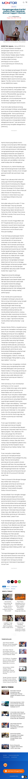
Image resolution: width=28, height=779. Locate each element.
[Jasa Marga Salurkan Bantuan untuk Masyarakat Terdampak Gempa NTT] (22, 644)
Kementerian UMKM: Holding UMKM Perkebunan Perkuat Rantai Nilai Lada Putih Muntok (9, 670)
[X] (12, 581)
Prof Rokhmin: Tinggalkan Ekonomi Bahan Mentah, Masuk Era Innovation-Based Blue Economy (10, 661)
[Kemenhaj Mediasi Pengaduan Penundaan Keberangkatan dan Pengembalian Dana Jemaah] (5, 735)
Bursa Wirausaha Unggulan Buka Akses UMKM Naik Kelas (16, 746)
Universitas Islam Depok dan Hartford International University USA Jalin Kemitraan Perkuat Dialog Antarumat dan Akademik (17, 715)
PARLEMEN (14, 6)
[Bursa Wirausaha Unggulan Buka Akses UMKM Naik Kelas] (5, 746)
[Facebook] (8, 581)
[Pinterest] (15, 581)
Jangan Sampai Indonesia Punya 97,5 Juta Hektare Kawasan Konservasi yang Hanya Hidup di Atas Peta (10, 680)
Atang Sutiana (15, 16)
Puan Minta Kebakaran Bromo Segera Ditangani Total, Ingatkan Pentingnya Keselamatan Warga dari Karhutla (20, 606)
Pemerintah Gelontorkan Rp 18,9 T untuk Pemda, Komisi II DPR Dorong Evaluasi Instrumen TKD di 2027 (8, 606)
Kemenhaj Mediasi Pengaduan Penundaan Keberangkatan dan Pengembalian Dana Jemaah (17, 736)
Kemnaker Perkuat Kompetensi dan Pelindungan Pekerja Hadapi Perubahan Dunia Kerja (17, 694)
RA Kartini (13, 588)
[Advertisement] (14, 135)
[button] (24, 777)
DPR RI (8, 586)
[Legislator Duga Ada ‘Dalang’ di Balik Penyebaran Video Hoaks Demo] (7, 618)
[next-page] (15, 635)
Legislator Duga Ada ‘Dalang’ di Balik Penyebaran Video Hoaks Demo (7, 625)
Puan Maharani (6, 588)
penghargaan (14, 586)
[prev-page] (12, 635)
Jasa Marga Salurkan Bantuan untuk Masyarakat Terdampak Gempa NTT (10, 644)
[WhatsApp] (19, 581)
